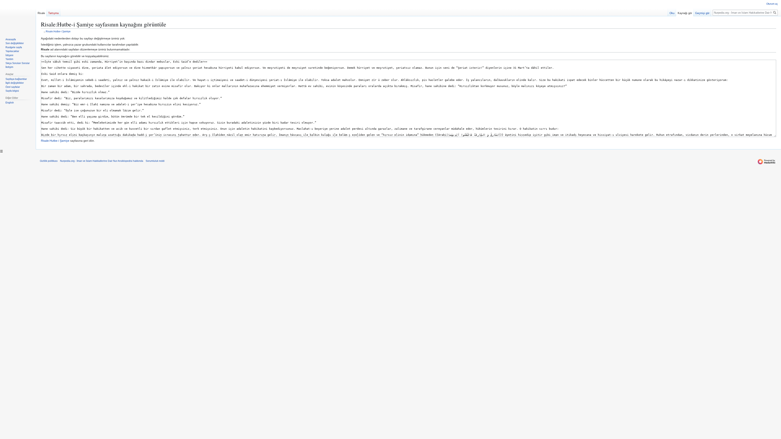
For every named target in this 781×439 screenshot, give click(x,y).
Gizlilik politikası (49, 161)
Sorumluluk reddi (155, 161)
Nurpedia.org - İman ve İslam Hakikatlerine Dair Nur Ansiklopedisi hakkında (101, 161)
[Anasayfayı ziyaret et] (18, 16)
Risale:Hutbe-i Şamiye (58, 31)
